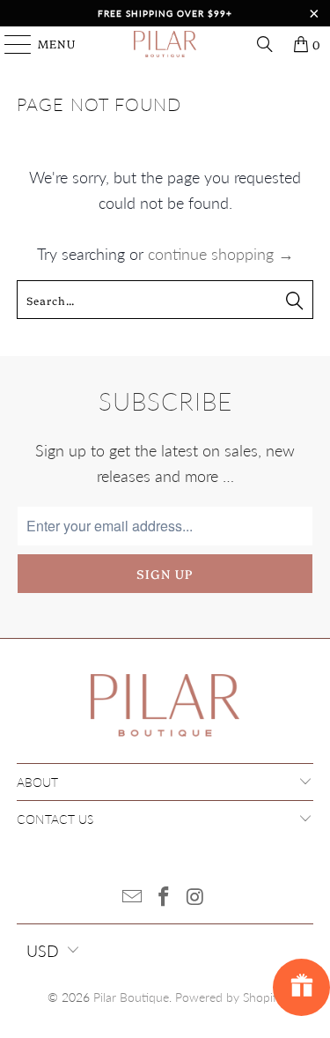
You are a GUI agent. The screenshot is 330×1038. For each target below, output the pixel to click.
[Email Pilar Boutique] (133, 897)
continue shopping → (221, 253)
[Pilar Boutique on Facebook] (164, 897)
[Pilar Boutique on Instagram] (195, 897)
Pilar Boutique (131, 997)
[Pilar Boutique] (165, 44)
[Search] (265, 44)
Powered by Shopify (229, 997)
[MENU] (9, 44)
